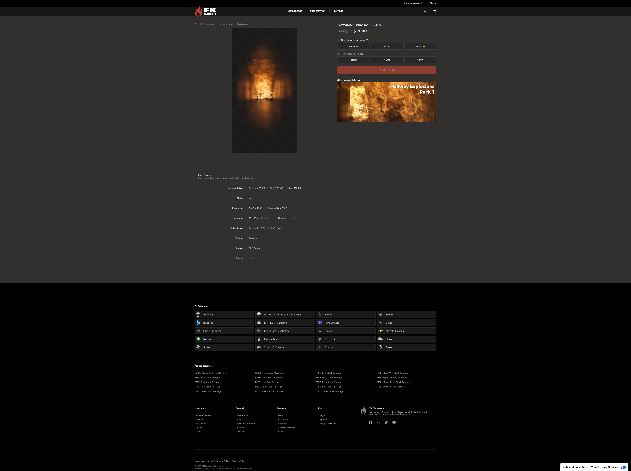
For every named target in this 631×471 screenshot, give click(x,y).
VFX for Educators (246, 423)
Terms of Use (238, 461)
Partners (282, 431)
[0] (434, 11)
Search (240, 427)
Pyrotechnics (226, 23)
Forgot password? (328, 423)
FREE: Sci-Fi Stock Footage (268, 386)
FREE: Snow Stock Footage (208, 391)
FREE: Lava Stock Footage (329, 382)
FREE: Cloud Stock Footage (268, 377)
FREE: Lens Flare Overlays (267, 382)
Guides (199, 431)
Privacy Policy (222, 461)
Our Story (283, 419)
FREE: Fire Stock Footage (207, 377)
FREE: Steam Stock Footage (269, 391)
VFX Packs (201, 423)
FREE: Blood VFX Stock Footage (392, 373)
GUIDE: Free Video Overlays (269, 373)
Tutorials (241, 431)
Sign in (433, 3)
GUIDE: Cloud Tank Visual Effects (211, 373)
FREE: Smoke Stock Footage (390, 386)
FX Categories (208, 23)
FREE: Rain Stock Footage (207, 386)
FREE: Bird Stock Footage (328, 373)
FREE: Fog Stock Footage (207, 382)
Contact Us (283, 423)
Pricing (199, 427)
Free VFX (200, 419)
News (281, 415)
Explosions (242, 23)
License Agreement (204, 461)
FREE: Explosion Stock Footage (392, 377)
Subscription (318, 11)
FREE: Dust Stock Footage (329, 377)
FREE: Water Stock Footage (329, 391)
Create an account (413, 3)
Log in (322, 415)
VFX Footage (295, 11)
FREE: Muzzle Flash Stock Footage (393, 382)
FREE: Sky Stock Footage (328, 386)
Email (239, 419)
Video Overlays (203, 415)
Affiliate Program (286, 427)
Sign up (323, 419)
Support (338, 11)
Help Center (243, 415)
